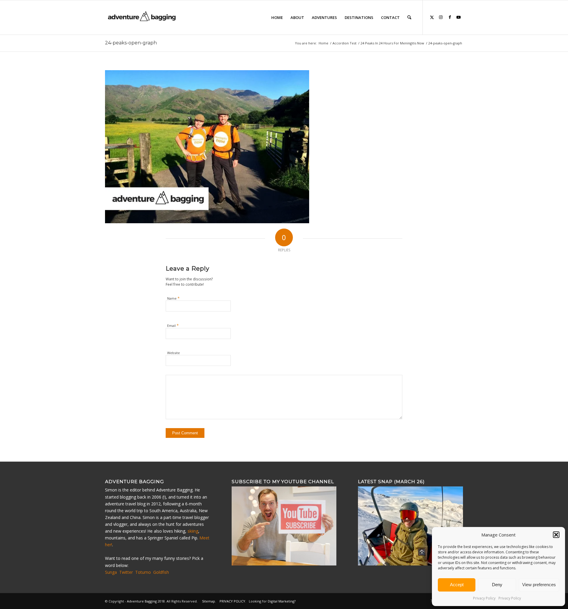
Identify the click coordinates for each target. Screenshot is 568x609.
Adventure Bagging (142, 601)
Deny (497, 584)
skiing (193, 531)
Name (173, 298)
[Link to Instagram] (440, 17)
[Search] (409, 17)
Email (173, 325)
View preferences (539, 584)
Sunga (111, 572)
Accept (457, 584)
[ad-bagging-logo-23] (142, 17)
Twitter (126, 572)
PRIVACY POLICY (232, 601)
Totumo (143, 572)
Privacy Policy (484, 598)
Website (173, 353)
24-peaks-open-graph (131, 43)
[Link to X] (431, 17)
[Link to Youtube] (458, 17)
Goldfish (161, 572)
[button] (556, 535)
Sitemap (208, 601)
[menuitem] (277, 17)
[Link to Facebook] (449, 17)
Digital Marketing (281, 601)
